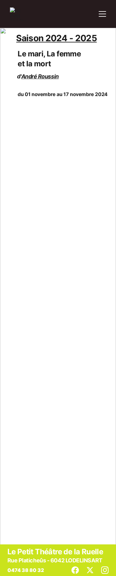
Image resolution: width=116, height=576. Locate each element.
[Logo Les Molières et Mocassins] (88, 158)
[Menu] (102, 14)
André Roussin (40, 76)
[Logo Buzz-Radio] (58, 494)
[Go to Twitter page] (93, 570)
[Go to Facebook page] (78, 570)
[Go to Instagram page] (105, 570)
